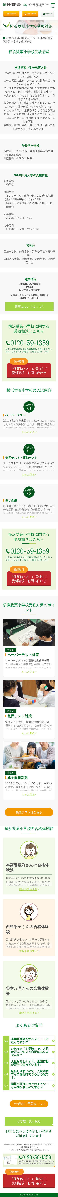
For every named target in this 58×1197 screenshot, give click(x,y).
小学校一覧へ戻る (29, 1121)
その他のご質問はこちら (29, 1103)
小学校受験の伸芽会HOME (21, 38)
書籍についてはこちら (29, 306)
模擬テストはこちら (29, 812)
